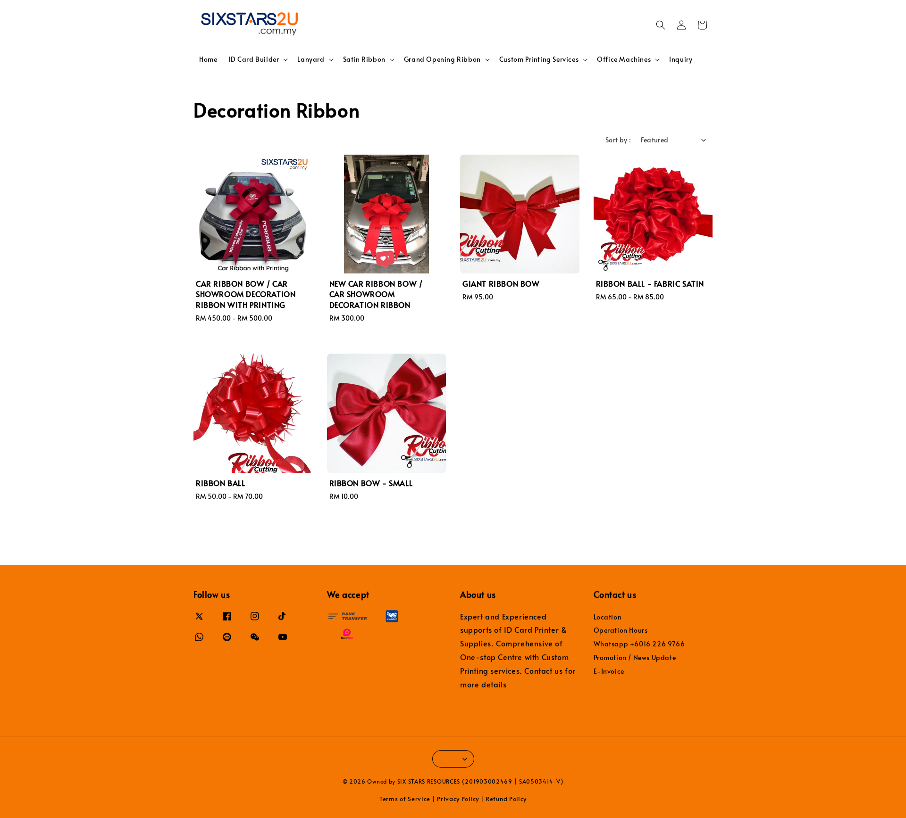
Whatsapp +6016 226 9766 (639, 643)
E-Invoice (609, 671)
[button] (660, 25)
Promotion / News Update (635, 657)
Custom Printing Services (539, 59)
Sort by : (618, 139)
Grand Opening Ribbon (442, 59)
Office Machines (624, 59)
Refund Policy (506, 798)
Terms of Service (404, 798)
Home (208, 59)
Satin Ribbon (364, 59)
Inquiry (680, 59)
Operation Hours (621, 630)
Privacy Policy (458, 798)
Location (608, 617)
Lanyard (310, 59)
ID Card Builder (253, 59)
